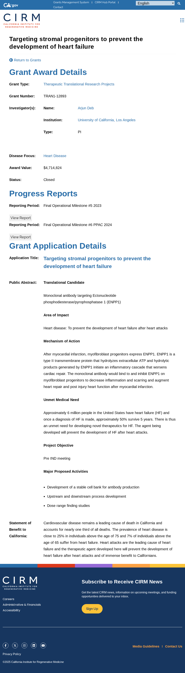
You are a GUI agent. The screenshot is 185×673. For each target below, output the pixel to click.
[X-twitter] (15, 645)
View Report (20, 218)
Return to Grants (27, 60)
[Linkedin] (34, 645)
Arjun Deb (86, 108)
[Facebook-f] (5, 645)
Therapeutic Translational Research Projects (79, 84)
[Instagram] (24, 645)
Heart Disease (55, 156)
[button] (178, 3)
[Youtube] (43, 645)
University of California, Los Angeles (106, 120)
